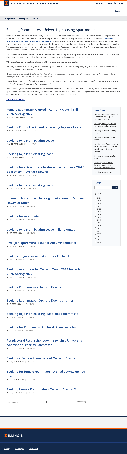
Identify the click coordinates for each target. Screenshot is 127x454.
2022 (99, 209)
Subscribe (112, 3)
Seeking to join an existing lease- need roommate (42, 314)
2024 (99, 203)
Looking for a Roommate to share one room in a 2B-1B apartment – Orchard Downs (106, 148)
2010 (99, 242)
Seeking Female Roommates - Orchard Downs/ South (45, 389)
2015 (99, 228)
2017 (99, 223)
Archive (35, 18)
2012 (99, 236)
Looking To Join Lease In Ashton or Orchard (38, 256)
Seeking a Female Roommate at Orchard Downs (41, 358)
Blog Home (10, 18)
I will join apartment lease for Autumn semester (41, 243)
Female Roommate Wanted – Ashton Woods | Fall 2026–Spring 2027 (106, 116)
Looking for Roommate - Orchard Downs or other (42, 327)
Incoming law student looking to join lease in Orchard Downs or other (104, 165)
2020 (99, 214)
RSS (121, 3)
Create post (23, 18)
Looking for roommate (23, 216)
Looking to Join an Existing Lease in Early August (41, 229)
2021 (99, 212)
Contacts (100, 3)
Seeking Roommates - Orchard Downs (34, 287)
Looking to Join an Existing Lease (30, 140)
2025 (99, 201)
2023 (99, 206)
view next (81, 402)
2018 (99, 220)
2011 (99, 239)
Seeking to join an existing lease (30, 154)
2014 (99, 231)
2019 (99, 217)
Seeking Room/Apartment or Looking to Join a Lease (44, 127)
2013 (99, 234)
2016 (99, 225)
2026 (99, 198)
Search (118, 11)
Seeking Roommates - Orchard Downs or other (40, 300)
